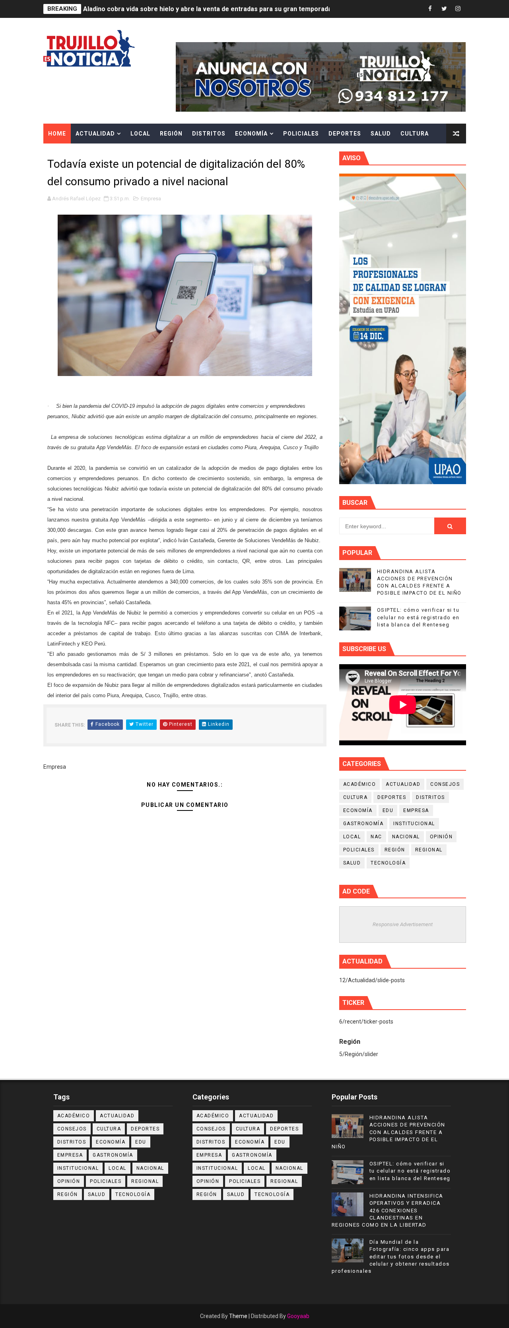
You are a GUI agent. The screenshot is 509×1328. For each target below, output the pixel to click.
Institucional (414, 823)
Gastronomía (363, 823)
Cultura (414, 133)
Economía (251, 133)
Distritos (208, 133)
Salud (381, 133)
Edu (388, 810)
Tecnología (388, 863)
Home (57, 133)
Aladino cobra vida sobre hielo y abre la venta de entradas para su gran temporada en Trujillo (223, 9)
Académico (359, 784)
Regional (429, 850)
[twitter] (444, 9)
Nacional (406, 836)
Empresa (151, 199)
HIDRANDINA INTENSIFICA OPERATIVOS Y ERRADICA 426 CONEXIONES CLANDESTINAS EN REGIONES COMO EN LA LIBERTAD (387, 1210)
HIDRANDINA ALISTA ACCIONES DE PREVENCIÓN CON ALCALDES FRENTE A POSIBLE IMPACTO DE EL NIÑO (388, 1132)
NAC (376, 836)
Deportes (344, 133)
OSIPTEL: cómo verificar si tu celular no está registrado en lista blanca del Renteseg (418, 617)
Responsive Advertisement (403, 924)
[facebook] (430, 9)
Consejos (445, 784)
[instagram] (458, 9)
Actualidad (95, 133)
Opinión (441, 836)
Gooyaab (298, 1316)
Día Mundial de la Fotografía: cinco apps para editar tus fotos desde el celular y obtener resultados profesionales (391, 1256)
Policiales (301, 133)
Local (140, 133)
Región (171, 133)
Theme (238, 1316)
